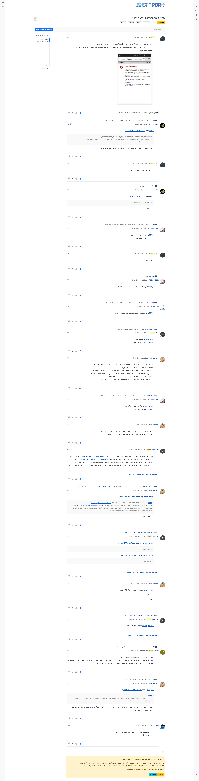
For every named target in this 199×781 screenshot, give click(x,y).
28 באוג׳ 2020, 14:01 (139, 37)
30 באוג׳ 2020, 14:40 (139, 333)
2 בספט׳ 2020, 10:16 (138, 399)
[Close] (68, 759)
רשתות (153, 22)
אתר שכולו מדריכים (131, 474)
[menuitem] (3, 2)
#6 (68, 253)
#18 (68, 651)
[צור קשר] (196, 23)
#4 (68, 190)
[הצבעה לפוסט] (76, 113)
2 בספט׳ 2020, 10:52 (139, 583)
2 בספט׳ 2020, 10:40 (135, 536)
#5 (68, 228)
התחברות (153, 774)
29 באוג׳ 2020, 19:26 (138, 228)
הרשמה (160, 774)
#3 (68, 163)
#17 (68, 619)
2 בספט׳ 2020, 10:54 (135, 619)
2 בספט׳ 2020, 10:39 (139, 490)
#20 (68, 725)
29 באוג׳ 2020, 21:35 (141, 306)
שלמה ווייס (155, 306)
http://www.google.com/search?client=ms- (91, 459)
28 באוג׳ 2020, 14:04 (141, 190)
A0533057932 (154, 228)
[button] (196, 774)
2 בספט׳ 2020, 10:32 (139, 424)
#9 (68, 333)
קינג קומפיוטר (154, 358)
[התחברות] (3, 2)
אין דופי (156, 651)
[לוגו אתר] (150, 4)
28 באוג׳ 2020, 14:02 (141, 124)
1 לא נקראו (45, 65)
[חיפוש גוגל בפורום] (196, 19)
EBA (157, 37)
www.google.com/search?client (94, 456)
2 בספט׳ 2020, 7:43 (139, 358)
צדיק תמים (155, 449)
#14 (68, 490)
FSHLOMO (155, 124)
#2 (68, 124)
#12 (68, 424)
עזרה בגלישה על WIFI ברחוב (135, 131)
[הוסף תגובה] (80, 113)
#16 (68, 583)
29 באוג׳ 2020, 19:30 (139, 253)
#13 (68, 449)
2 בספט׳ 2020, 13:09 (142, 725)
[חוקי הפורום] (196, 2)
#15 (68, 536)
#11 (68, 399)
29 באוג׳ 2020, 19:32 (138, 280)
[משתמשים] (196, 15)
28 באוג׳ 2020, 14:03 (139, 163)
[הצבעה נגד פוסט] (69, 113)
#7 (68, 280)
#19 (68, 683)
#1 (68, 37)
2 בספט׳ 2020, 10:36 (135, 449)
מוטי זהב (156, 725)
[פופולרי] (196, 6)
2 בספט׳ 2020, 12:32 (139, 683)
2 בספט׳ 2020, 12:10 (137, 651)
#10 (68, 358)
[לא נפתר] (196, 10)
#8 (68, 306)
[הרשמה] (3, 6)
